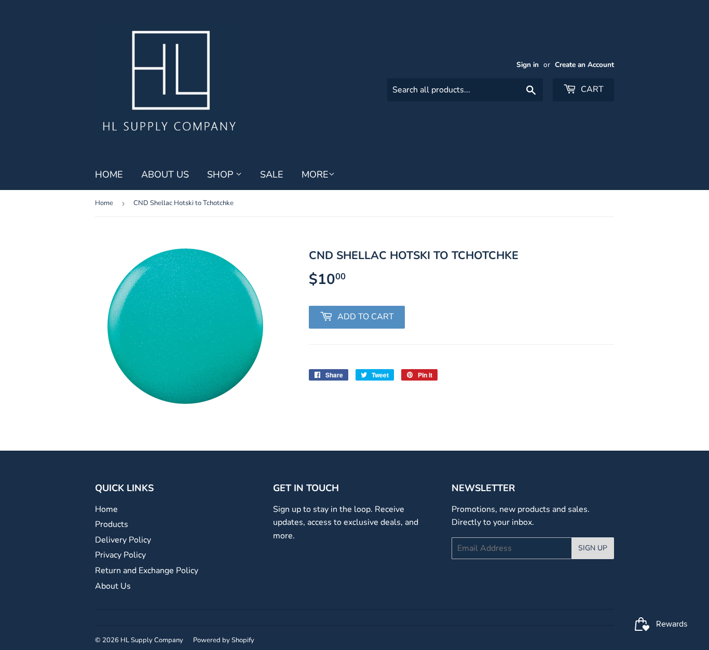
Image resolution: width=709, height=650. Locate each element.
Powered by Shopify (223, 640)
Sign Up (592, 548)
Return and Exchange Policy (146, 570)
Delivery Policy (123, 540)
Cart (591, 89)
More (315, 174)
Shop (221, 174)
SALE (271, 174)
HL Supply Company (151, 640)
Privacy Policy (120, 555)
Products (111, 524)
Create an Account (584, 65)
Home (109, 174)
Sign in (527, 65)
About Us (165, 174)
